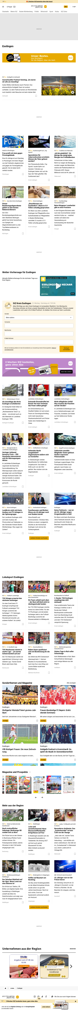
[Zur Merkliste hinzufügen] (36, 95)
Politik (37, 11)
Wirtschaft (44, 11)
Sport (51, 11)
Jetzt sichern (46, 1007)
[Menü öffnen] (3, 7)
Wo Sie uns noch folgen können (65, 997)
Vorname (7, 322)
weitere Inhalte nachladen (39, 538)
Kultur (57, 11)
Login (74, 6)
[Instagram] (34, 996)
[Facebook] (46, 996)
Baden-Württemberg (26, 11)
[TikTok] (42, 996)
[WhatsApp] (38, 996)
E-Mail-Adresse (9, 338)
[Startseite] (5, 988)
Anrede (7, 314)
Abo (66, 6)
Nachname (8, 330)
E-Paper (9, 7)
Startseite (5, 11)
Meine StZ (14, 11)
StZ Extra (64, 11)
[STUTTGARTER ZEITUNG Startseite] (39, 6)
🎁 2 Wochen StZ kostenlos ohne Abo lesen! (39, 1)
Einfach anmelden (66, 348)
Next (71, 966)
